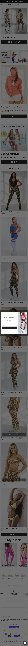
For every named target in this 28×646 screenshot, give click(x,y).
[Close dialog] (26, 313)
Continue (10, 328)
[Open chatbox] (25, 643)
